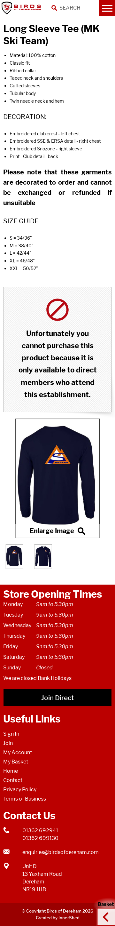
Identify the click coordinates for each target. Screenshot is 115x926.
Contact (12, 780)
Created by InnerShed (58, 917)
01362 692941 (40, 830)
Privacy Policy (19, 789)
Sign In (11, 734)
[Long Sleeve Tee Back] (57, 478)
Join (8, 743)
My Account (17, 752)
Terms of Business (24, 799)
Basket (104, 911)
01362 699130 (40, 838)
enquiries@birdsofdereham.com (60, 852)
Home (10, 771)
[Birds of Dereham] (22, 8)
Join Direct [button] (57, 698)
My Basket (15, 762)
